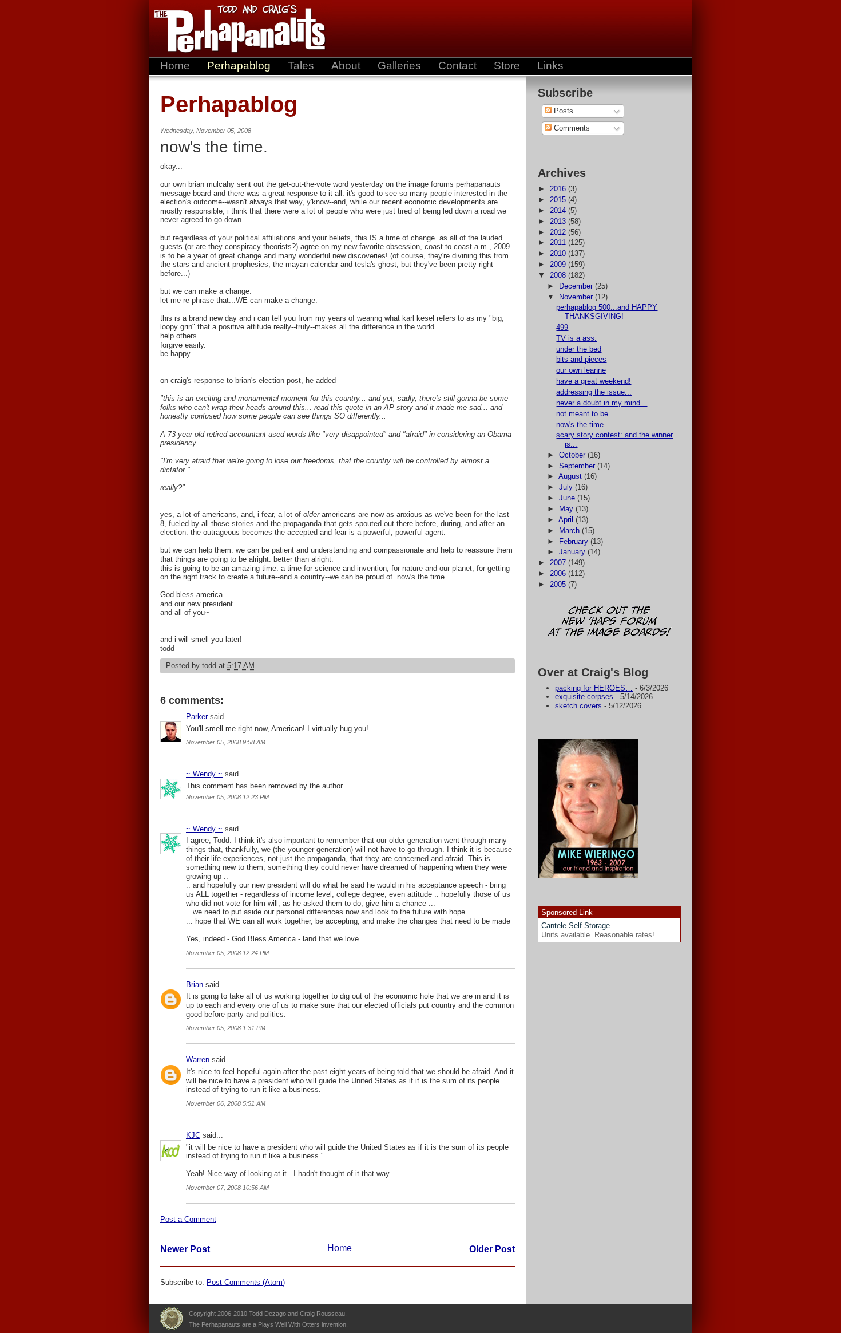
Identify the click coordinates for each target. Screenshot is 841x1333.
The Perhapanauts (234, 28)
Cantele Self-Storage (575, 925)
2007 (559, 562)
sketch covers (578, 705)
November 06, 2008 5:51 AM (225, 1103)
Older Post (492, 1249)
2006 (559, 573)
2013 (559, 221)
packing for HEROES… (594, 688)
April (567, 519)
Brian (194, 984)
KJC (193, 1135)
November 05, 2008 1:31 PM (225, 1027)
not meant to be (582, 413)
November (577, 297)
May (567, 508)
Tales (301, 66)
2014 (559, 210)
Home (175, 66)
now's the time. (581, 424)
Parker (197, 716)
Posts (562, 111)
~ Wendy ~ (204, 774)
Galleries (399, 66)
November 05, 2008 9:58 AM (225, 742)
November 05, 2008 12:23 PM (227, 797)
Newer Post (185, 1249)
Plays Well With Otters (171, 1318)
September (578, 466)
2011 (559, 242)
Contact (457, 66)
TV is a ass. (576, 338)
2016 (559, 188)
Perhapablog (239, 66)
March (570, 530)
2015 (559, 199)
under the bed (578, 349)
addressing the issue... (594, 392)
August (571, 476)
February (574, 541)
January (573, 551)
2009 (559, 264)
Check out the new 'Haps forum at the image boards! (609, 622)
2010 (559, 253)
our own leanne (581, 370)
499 (562, 327)
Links (550, 66)
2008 (559, 275)
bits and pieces (581, 359)
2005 (559, 584)
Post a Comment (188, 1219)
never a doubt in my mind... (601, 403)
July (567, 487)
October (573, 455)
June (568, 498)
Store (507, 66)
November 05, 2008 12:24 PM (227, 952)
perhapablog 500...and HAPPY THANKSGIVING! (606, 312)
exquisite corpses (584, 696)
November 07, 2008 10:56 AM (227, 1187)
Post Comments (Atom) (246, 1282)
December (577, 286)
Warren (197, 1059)
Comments (571, 128)
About (345, 66)
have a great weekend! (593, 381)
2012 (559, 232)
